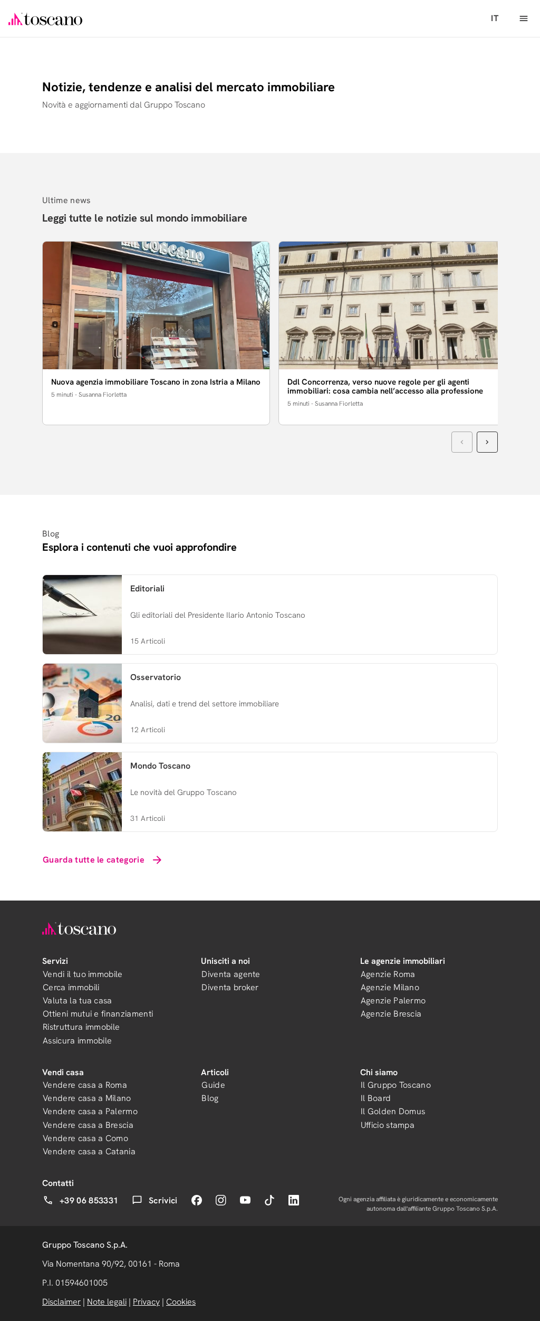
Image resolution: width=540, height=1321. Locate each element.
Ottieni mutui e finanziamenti (98, 1013)
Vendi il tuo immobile (83, 974)
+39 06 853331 (89, 1200)
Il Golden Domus (393, 1111)
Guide (213, 1084)
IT (494, 18)
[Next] (487, 442)
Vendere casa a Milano (87, 1098)
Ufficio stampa (387, 1125)
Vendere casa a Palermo (90, 1111)
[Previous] (461, 442)
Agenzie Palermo (393, 1000)
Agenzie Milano (390, 987)
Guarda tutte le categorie (93, 859)
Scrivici (163, 1200)
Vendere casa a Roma (85, 1084)
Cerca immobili (71, 987)
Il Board (376, 1098)
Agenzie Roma (388, 974)
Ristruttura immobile (81, 1026)
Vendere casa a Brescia (88, 1125)
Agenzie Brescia (391, 1013)
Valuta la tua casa (77, 1000)
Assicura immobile (77, 1040)
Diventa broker (229, 987)
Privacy (146, 1301)
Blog (209, 1098)
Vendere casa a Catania (89, 1151)
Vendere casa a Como (85, 1138)
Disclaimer (61, 1301)
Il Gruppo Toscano (396, 1084)
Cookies (181, 1301)
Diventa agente (230, 974)
